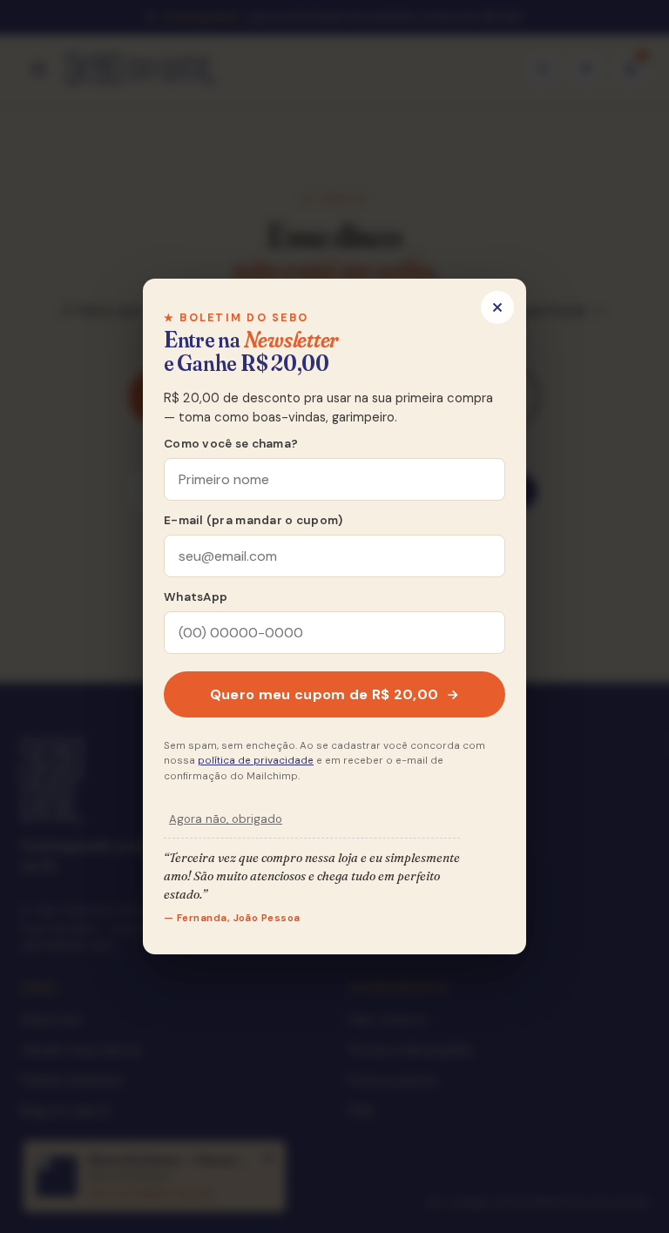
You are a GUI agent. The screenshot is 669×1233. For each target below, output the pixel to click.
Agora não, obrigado (225, 819)
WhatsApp (195, 597)
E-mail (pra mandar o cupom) (253, 520)
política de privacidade (256, 760)
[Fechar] (497, 307)
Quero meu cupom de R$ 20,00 (324, 694)
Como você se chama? (231, 443)
